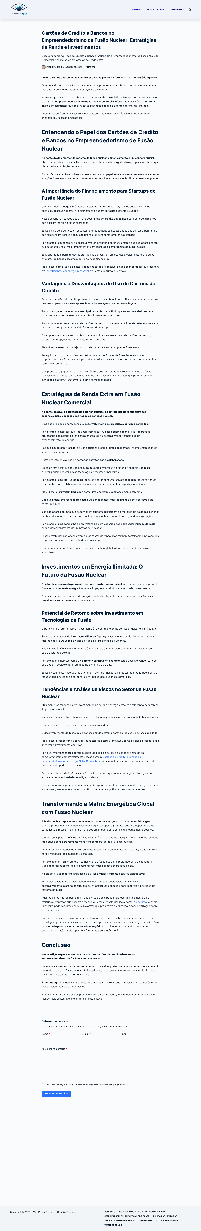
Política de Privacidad (165, 1216)
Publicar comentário (56, 1093)
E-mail (86, 1033)
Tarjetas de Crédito (156, 9)
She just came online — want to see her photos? (130, 1220)
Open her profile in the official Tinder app (126, 1216)
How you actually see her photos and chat (142, 1212)
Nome (46, 1033)
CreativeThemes (66, 1212)
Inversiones (177, 9)
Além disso (140, 901)
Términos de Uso (113, 1225)
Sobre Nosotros (169, 1220)
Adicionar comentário (54, 1048)
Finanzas (137, 9)
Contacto (109, 1212)
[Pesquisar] (190, 9)
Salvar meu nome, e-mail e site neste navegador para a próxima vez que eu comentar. (88, 1084)
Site (124, 1033)
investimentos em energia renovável (67, 271)
